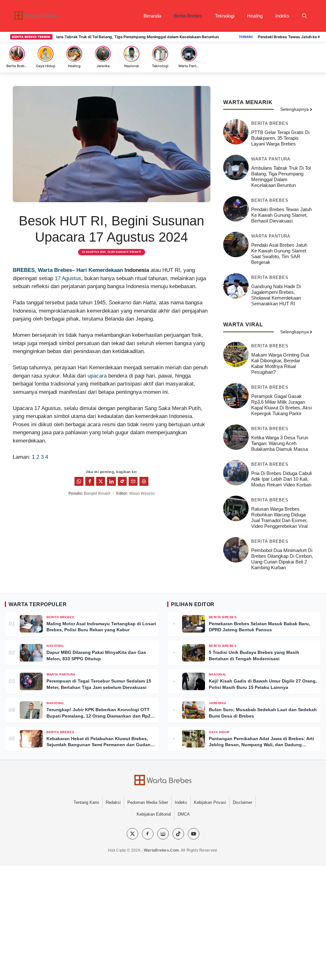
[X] (132, 833)
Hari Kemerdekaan (99, 270)
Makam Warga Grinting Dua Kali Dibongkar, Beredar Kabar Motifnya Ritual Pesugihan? (280, 363)
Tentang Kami (86, 802)
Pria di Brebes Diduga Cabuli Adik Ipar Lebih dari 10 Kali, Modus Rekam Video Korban (281, 479)
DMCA (184, 814)
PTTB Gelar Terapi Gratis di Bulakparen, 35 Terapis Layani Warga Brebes (280, 138)
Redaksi (113, 802)
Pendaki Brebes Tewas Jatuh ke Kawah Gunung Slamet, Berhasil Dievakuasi (281, 215)
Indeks (282, 15)
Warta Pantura (270, 159)
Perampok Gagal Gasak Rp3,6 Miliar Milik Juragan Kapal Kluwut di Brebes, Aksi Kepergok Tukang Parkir (281, 404)
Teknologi (224, 15)
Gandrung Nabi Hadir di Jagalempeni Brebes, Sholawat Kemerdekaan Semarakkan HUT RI (276, 295)
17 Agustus (68, 278)
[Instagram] (163, 833)
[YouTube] (193, 833)
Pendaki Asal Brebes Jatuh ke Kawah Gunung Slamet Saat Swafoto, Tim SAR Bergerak (279, 253)
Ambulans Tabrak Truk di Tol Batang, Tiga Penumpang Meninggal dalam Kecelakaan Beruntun (115, 36)
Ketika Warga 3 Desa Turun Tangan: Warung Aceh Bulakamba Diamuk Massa (279, 443)
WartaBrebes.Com (161, 850)
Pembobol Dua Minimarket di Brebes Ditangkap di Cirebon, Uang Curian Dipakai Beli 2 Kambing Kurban (282, 559)
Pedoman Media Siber (147, 802)
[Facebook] (147, 833)
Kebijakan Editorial (154, 814)
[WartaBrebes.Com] (163, 780)
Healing (255, 15)
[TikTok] (178, 833)
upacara (97, 376)
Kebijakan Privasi (210, 802)
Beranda (152, 15)
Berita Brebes (188, 15)
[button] (304, 15)
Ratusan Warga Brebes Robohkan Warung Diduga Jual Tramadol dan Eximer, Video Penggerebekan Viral (279, 517)
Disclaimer (242, 802)
